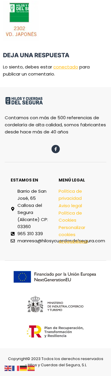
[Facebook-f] (56, 149)
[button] (68, 6)
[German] (24, 368)
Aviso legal (70, 205)
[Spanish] (31, 368)
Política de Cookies (70, 216)
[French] (16, 368)
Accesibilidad (73, 242)
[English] (8, 368)
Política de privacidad (70, 194)
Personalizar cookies (72, 231)
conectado (65, 67)
